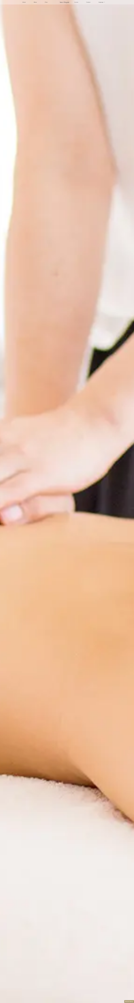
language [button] (101, 2)
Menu (35, 2)
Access (76, 2)
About (24, 2)
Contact (88, 2)
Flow (46, 2)
